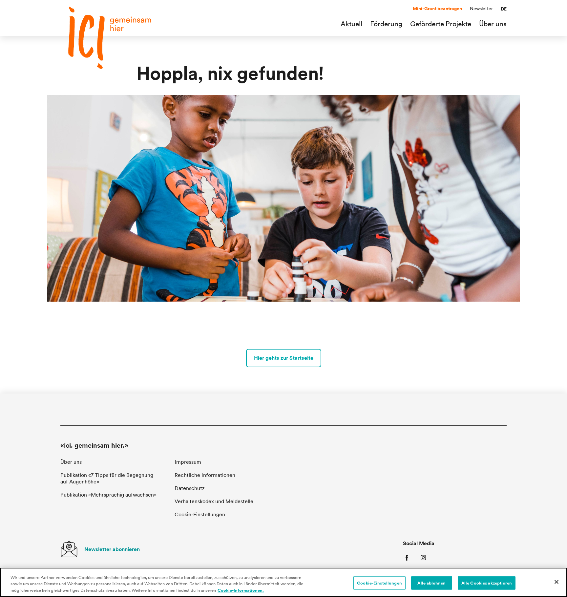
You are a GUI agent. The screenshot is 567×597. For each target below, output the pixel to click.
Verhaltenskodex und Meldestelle (214, 501)
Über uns (71, 462)
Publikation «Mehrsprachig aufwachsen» (108, 495)
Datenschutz (190, 488)
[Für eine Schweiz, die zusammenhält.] (110, 38)
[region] (283, 582)
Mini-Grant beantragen (437, 8)
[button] (504, 8)
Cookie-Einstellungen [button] (200, 514)
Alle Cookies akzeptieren (486, 582)
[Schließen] (556, 582)
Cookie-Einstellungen (379, 582)
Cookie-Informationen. (241, 590)
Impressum (188, 462)
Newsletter (481, 8)
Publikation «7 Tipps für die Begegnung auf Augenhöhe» (106, 478)
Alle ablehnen (431, 582)
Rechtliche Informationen (205, 475)
